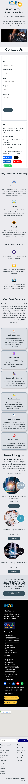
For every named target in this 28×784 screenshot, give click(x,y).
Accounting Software (10, 671)
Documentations (9, 643)
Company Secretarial (10, 647)
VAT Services (14, 357)
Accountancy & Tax (10, 702)
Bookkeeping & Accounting (11, 666)
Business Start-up (14, 440)
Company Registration (11, 697)
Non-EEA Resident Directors (12, 667)
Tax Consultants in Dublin (11, 674)
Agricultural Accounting (10, 637)
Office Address (8, 648)
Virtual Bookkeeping (10, 669)
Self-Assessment (14, 335)
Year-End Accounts (9, 672)
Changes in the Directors (11, 652)
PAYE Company (9, 650)
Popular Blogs (8, 693)
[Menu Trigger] (20, 4)
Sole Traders (8, 660)
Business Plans (8, 676)
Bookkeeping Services (14, 378)
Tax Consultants (14, 399)
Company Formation (10, 664)
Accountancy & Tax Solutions (12, 642)
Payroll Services (14, 419)
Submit (8, 110)
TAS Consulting (14, 778)
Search (23, 740)
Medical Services (9, 635)
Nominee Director (9, 645)
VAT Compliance (9, 659)
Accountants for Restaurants (12, 640)
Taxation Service (9, 662)
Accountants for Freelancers (12, 638)
